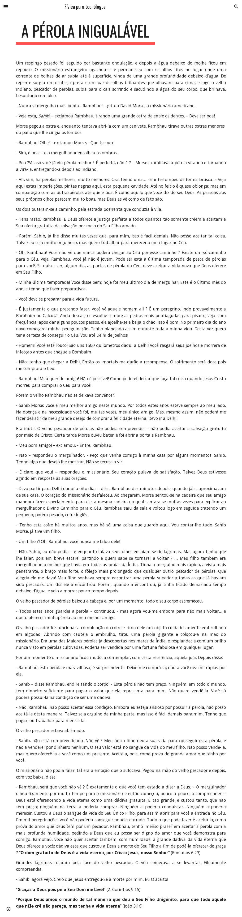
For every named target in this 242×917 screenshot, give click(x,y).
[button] (5, 6)
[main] (85, 33)
